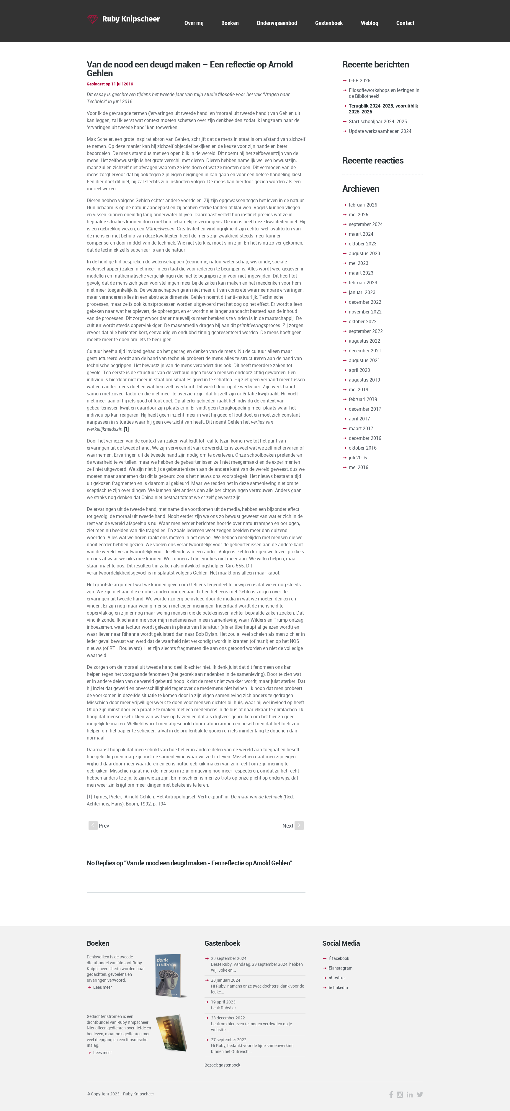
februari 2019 (363, 399)
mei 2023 (358, 263)
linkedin (340, 987)
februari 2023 (363, 282)
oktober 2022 (363, 321)
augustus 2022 (364, 341)
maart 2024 (361, 234)
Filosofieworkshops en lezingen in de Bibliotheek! (384, 93)
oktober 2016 (363, 448)
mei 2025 (358, 214)
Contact (405, 23)
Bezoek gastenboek (222, 1065)
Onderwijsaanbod (277, 23)
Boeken (230, 23)
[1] (89, 796)
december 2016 (365, 438)
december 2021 (365, 350)
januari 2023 (362, 292)
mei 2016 (358, 467)
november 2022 (365, 311)
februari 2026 (363, 205)
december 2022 (365, 302)
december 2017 (365, 409)
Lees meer (102, 987)
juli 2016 (358, 457)
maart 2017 (361, 428)
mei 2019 (358, 389)
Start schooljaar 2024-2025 (378, 121)
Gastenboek (329, 23)
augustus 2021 (364, 360)
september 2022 (366, 331)
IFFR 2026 (359, 80)
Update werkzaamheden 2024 (380, 131)
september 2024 (366, 224)
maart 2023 (361, 273)
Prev (100, 825)
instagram (342, 968)
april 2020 (359, 370)
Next (292, 825)
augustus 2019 (364, 380)
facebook (340, 958)
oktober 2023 (363, 243)
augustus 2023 (364, 253)
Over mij (194, 23)
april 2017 (359, 418)
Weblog (369, 23)
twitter (339, 977)
